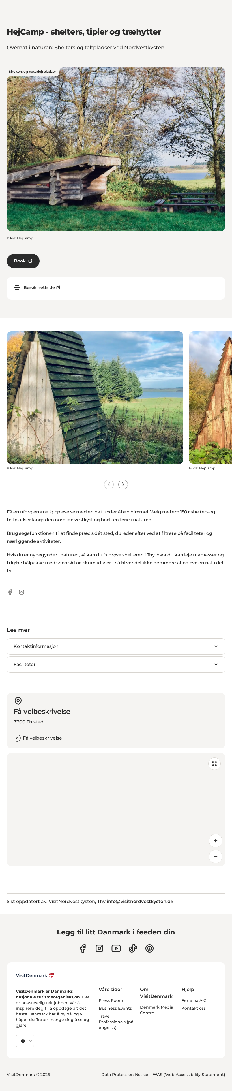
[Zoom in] (215, 840)
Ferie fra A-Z (194, 1000)
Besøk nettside (39, 287)
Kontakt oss (194, 1008)
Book (20, 261)
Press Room (111, 1000)
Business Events (115, 1008)
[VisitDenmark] (35, 975)
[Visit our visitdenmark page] (116, 948)
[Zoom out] (215, 856)
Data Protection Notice (124, 1074)
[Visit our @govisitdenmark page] (133, 948)
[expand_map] (214, 763)
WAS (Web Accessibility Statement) (189, 1074)
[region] (116, 809)
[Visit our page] (99, 948)
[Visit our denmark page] (83, 948)
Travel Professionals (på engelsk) (116, 1022)
